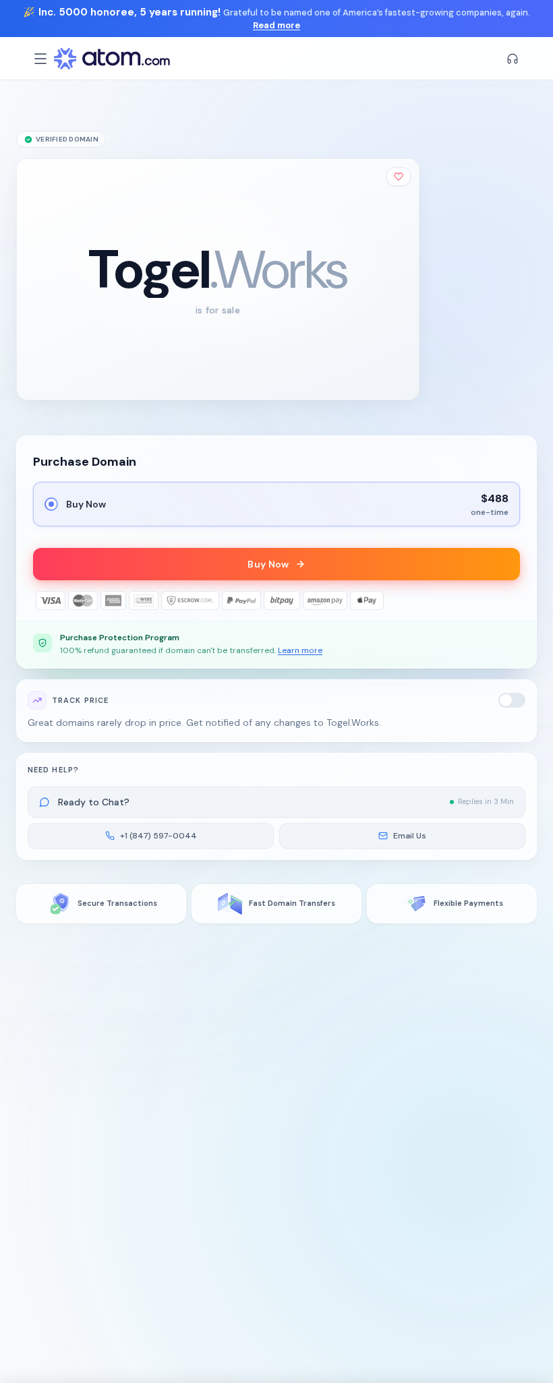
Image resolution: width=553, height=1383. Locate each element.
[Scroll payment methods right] (510, 600)
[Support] (512, 59)
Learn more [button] (300, 650)
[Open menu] (40, 59)
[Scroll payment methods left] (42, 600)
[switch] (511, 700)
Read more (276, 25)
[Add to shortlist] (398, 176)
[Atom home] (112, 58)
